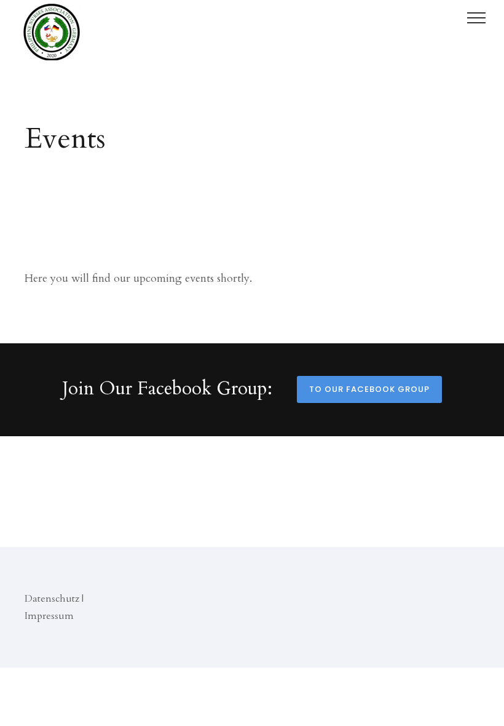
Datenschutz (52, 598)
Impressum (49, 616)
